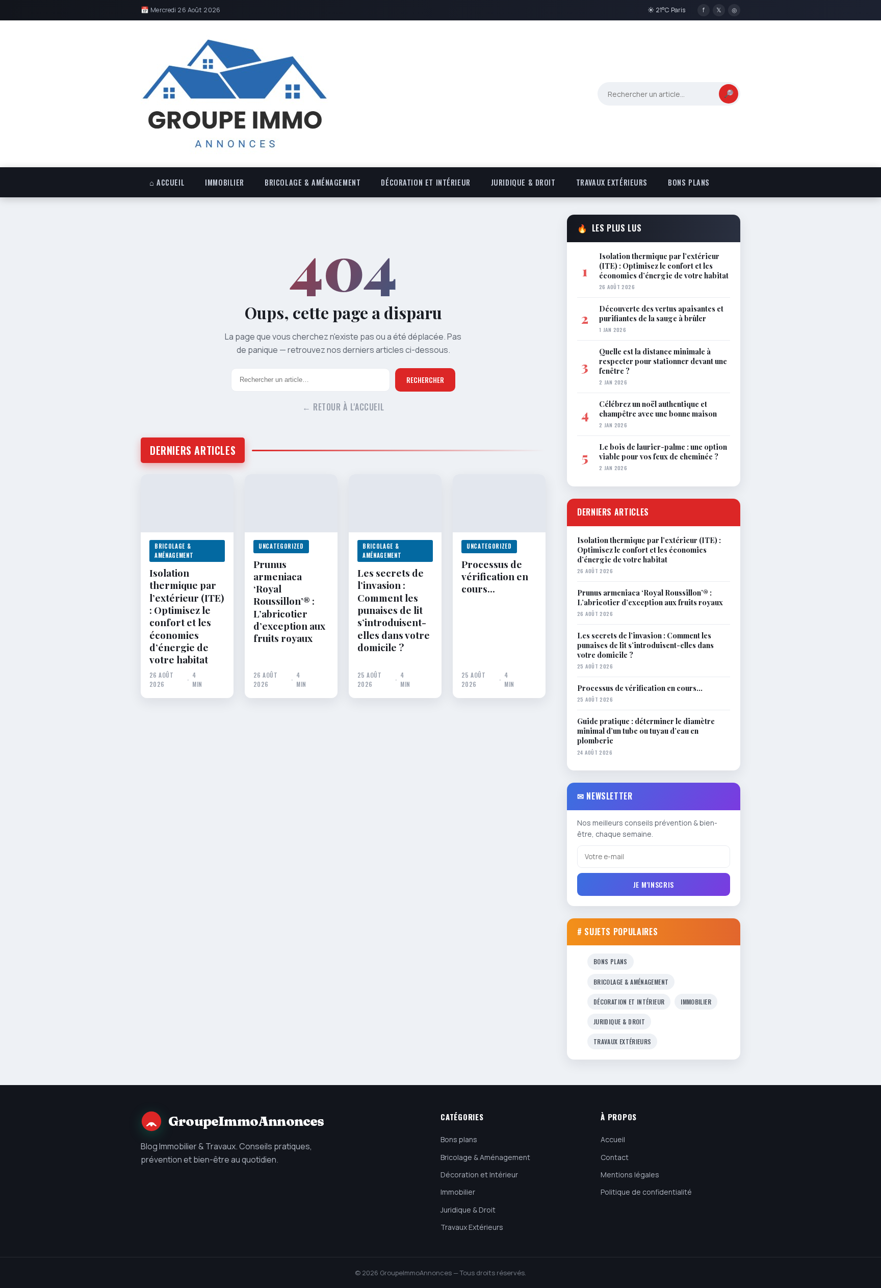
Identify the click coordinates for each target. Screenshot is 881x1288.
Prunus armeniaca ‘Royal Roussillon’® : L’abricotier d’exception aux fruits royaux (289, 601)
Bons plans (689, 182)
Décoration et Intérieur (425, 182)
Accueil (613, 1139)
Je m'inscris (653, 884)
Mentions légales (630, 1174)
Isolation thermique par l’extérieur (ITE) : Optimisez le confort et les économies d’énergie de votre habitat (186, 616)
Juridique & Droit (523, 182)
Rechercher (425, 380)
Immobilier (224, 182)
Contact (615, 1157)
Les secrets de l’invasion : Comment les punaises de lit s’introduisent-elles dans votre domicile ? (393, 609)
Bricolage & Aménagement (312, 182)
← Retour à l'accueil (343, 407)
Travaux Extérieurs (611, 182)
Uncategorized (281, 546)
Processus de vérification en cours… (494, 576)
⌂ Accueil (167, 182)
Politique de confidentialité (646, 1192)
